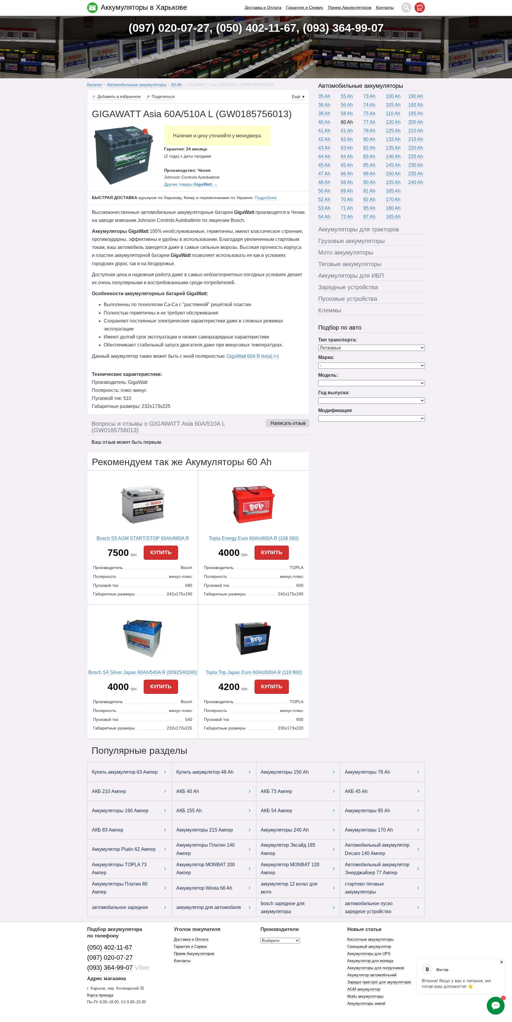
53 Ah (324, 208)
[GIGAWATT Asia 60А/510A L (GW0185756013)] (123, 155)
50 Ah (324, 190)
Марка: (326, 357)
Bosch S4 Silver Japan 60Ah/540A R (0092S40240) (142, 672)
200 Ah (415, 122)
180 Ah (393, 208)
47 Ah (324, 173)
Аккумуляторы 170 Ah (369, 829)
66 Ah (347, 173)
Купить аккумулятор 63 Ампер (125, 772)
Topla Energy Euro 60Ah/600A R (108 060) (254, 538)
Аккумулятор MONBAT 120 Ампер (290, 868)
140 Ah (393, 156)
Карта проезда (100, 995)
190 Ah (415, 96)
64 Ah (347, 156)
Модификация (335, 410)
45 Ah (324, 165)
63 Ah (347, 147)
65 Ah (347, 165)
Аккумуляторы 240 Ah (285, 829)
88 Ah (369, 173)
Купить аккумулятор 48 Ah (204, 772)
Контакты (385, 7)
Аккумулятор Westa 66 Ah (204, 888)
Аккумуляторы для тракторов (358, 229)
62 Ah (347, 139)
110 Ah (393, 113)
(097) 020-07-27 (110, 957)
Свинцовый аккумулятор (369, 946)
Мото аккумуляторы (345, 252)
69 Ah (347, 190)
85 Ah (369, 165)
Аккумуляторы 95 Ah (367, 810)
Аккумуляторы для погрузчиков (375, 968)
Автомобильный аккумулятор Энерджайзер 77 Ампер (377, 868)
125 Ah (393, 130)
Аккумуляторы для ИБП (351, 275)
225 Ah (415, 156)
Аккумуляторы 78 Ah (367, 772)
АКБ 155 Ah (189, 810)
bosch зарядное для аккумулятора (283, 907)
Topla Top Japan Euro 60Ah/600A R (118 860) (254, 672)
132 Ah (393, 139)
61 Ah (347, 130)
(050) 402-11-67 (109, 947)
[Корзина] (420, 7)
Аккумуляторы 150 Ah (285, 772)
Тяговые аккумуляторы (349, 264)
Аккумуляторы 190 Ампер (120, 810)
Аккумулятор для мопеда (370, 961)
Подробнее (266, 197)
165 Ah (393, 190)
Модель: (328, 375)
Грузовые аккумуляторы (351, 241)
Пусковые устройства (347, 298)
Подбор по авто (339, 327)
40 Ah (324, 122)
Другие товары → (190, 184)
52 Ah (324, 199)
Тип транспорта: (337, 339)
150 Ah (393, 173)
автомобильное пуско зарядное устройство (369, 907)
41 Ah (324, 130)
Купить (161, 552)
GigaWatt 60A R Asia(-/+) (253, 356)
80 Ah (369, 139)
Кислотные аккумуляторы (370, 939)
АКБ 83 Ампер (107, 829)
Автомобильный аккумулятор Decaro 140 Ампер (377, 849)
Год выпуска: (334, 392)
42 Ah (324, 139)
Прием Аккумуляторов (349, 7)
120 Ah (393, 122)
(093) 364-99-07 (110, 967)
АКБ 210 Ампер (109, 791)
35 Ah (324, 96)
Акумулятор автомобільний (371, 975)
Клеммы (329, 310)
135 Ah (393, 147)
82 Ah (369, 147)
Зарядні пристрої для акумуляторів (379, 982)
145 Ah (393, 165)
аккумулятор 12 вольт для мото (289, 887)
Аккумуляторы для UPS (369, 953)
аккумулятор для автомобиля (208, 907)
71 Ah (347, 208)
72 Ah (347, 216)
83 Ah (369, 156)
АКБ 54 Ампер (276, 810)
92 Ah (369, 199)
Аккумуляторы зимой (366, 1003)
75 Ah (369, 113)
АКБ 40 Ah (187, 791)
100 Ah (393, 96)
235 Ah (415, 173)
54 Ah (324, 216)
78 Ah (369, 130)
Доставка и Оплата (263, 7)
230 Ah (415, 165)
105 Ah (393, 104)
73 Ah (369, 96)
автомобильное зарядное (120, 907)
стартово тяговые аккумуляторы (364, 887)
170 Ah (393, 199)
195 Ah (415, 113)
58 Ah (347, 113)
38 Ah (324, 113)
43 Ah (324, 147)
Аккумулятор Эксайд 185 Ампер (288, 849)
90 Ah (369, 182)
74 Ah (369, 104)
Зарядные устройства (348, 287)
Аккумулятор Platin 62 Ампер (124, 849)
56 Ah (347, 104)
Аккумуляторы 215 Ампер (204, 829)
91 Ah (369, 190)
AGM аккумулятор (363, 989)
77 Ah (369, 122)
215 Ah (415, 139)
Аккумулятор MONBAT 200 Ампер (205, 868)
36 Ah (324, 104)
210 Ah (415, 130)
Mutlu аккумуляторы (365, 996)
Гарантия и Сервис (304, 7)
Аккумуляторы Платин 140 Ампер (205, 849)
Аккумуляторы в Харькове (144, 7)
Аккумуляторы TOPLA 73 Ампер (119, 868)
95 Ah (369, 208)
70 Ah (347, 199)
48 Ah (324, 182)
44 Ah (324, 156)
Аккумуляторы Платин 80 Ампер (120, 887)
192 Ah (415, 104)
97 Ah (369, 216)
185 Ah (393, 216)
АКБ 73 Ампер (276, 791)
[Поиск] (406, 7)
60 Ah (347, 122)
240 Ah (415, 182)
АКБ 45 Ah (356, 791)
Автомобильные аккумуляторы (360, 85)
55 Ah (347, 96)
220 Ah (415, 147)
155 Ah (393, 182)
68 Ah (347, 182)
